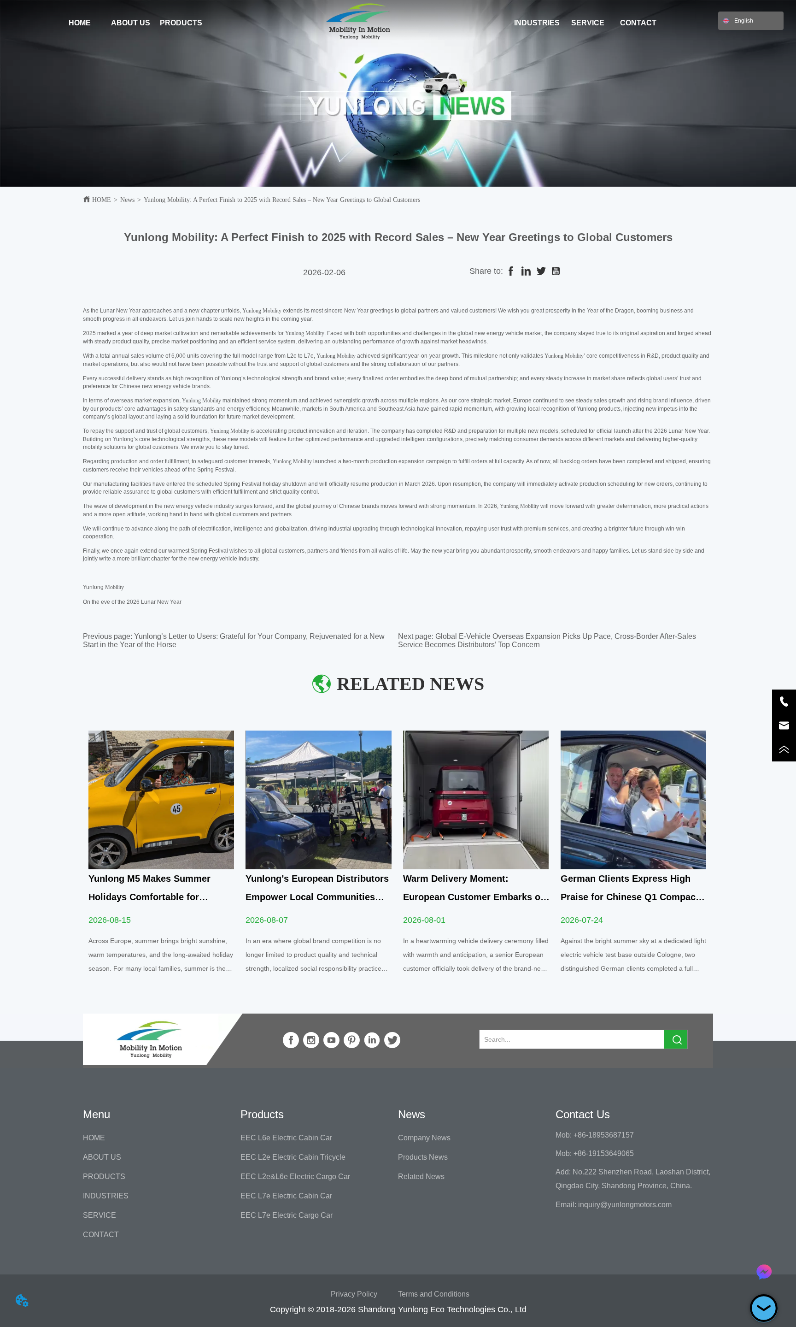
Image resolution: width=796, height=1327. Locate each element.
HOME (101, 199)
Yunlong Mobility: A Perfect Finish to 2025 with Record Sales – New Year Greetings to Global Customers (282, 199)
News (127, 199)
